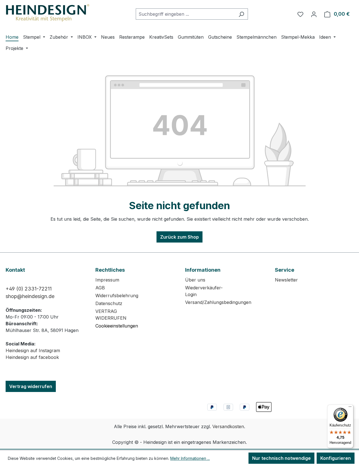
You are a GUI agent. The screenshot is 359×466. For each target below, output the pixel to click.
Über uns (195, 280)
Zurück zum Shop (179, 237)
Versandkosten (228, 426)
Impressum (107, 280)
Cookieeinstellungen (116, 326)
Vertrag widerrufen (30, 386)
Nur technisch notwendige (281, 458)
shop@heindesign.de (30, 296)
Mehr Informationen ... (190, 458)
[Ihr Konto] (314, 14)
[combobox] (185, 14)
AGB (100, 287)
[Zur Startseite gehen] (48, 12)
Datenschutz (108, 303)
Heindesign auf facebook (32, 357)
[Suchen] (241, 14)
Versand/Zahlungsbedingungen (218, 302)
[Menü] (350, 408)
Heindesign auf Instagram (33, 350)
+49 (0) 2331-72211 (29, 289)
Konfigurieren (335, 458)
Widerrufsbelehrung (116, 295)
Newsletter (286, 280)
